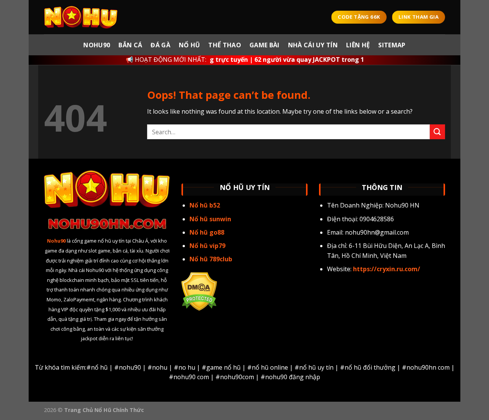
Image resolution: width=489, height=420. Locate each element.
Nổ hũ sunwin (210, 219)
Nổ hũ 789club (210, 259)
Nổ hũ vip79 (207, 245)
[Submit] (437, 131)
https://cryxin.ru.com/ (385, 269)
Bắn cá (130, 45)
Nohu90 (96, 45)
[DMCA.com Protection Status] (199, 290)
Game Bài (264, 45)
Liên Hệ (358, 45)
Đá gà (160, 45)
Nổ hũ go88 (206, 232)
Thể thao (224, 45)
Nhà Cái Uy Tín (313, 45)
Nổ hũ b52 (204, 205)
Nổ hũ (189, 45)
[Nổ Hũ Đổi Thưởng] (82, 17)
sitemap (391, 45)
